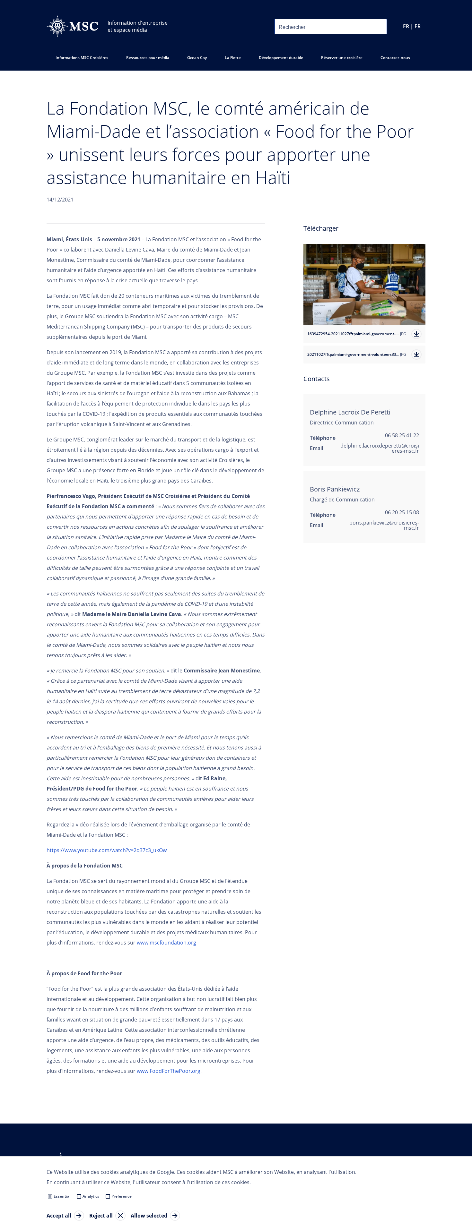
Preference (121, 1196)
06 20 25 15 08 (402, 512)
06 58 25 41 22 (402, 435)
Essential (62, 1196)
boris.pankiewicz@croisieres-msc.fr (384, 525)
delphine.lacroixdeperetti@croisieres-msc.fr (379, 448)
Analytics (91, 1196)
